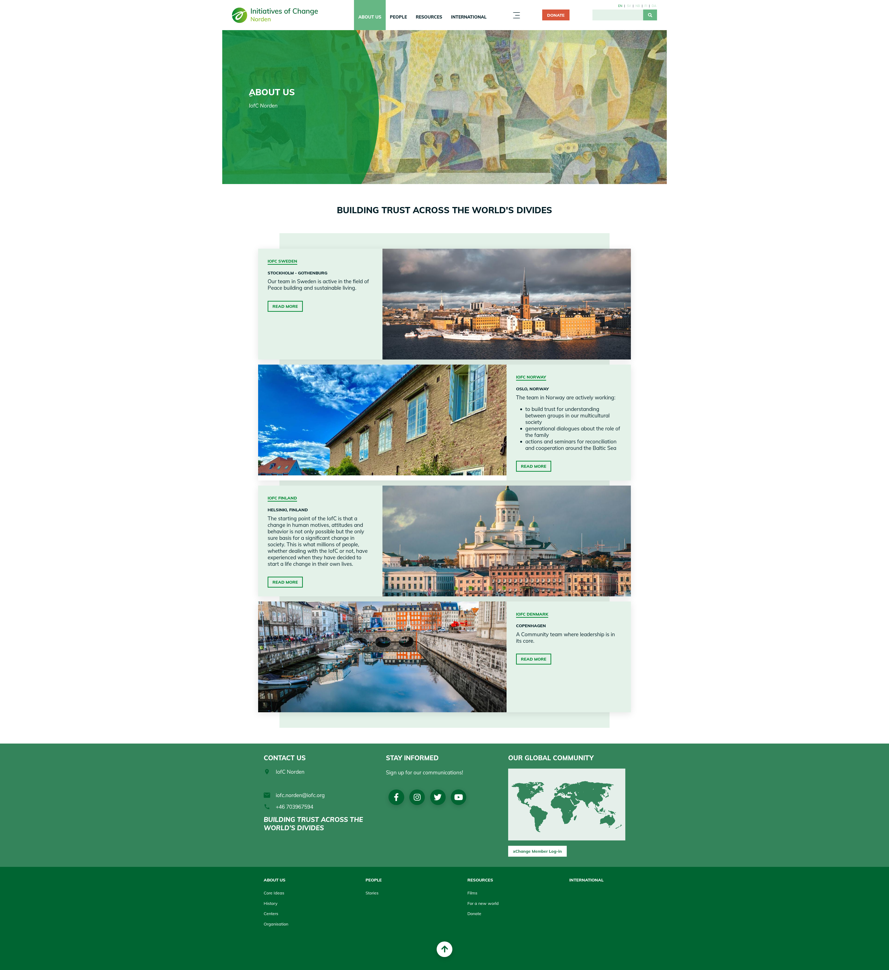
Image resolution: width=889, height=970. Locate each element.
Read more (285, 306)
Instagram (417, 797)
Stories (372, 892)
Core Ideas (274, 892)
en (620, 6)
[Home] (275, 14)
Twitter (438, 797)
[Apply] (650, 15)
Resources (429, 17)
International (469, 17)
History (271, 903)
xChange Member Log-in (537, 851)
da (654, 6)
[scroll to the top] (444, 949)
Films (472, 892)
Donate (556, 15)
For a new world (483, 903)
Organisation (276, 923)
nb (637, 6)
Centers (271, 913)
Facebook (396, 797)
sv (629, 6)
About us (369, 17)
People (398, 17)
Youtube (458, 797)
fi (646, 6)
